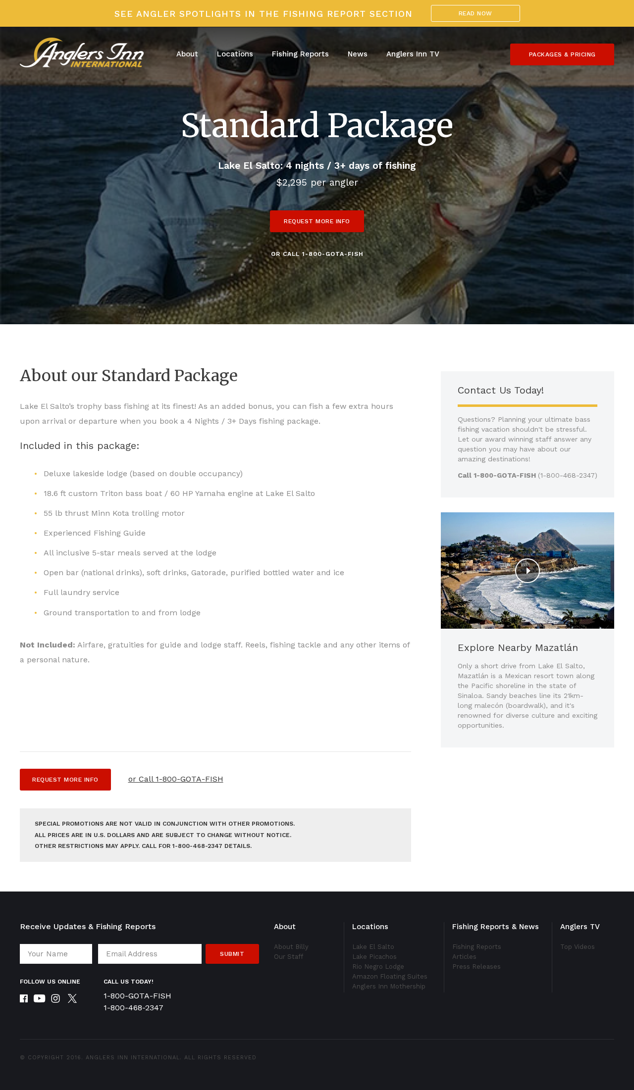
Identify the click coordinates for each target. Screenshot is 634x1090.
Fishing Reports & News (495, 926)
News (358, 54)
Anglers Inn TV (412, 54)
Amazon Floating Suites (389, 976)
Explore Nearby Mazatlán (518, 647)
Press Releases (476, 966)
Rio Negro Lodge (378, 966)
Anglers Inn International (133, 1057)
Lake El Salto (373, 946)
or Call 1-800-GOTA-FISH (317, 253)
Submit (232, 953)
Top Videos (577, 946)
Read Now (475, 13)
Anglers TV (580, 926)
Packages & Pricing (562, 54)
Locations (235, 54)
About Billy (291, 946)
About (187, 54)
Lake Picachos (374, 956)
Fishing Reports (300, 54)
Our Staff (288, 956)
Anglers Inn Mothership (388, 986)
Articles (464, 956)
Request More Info (317, 221)
